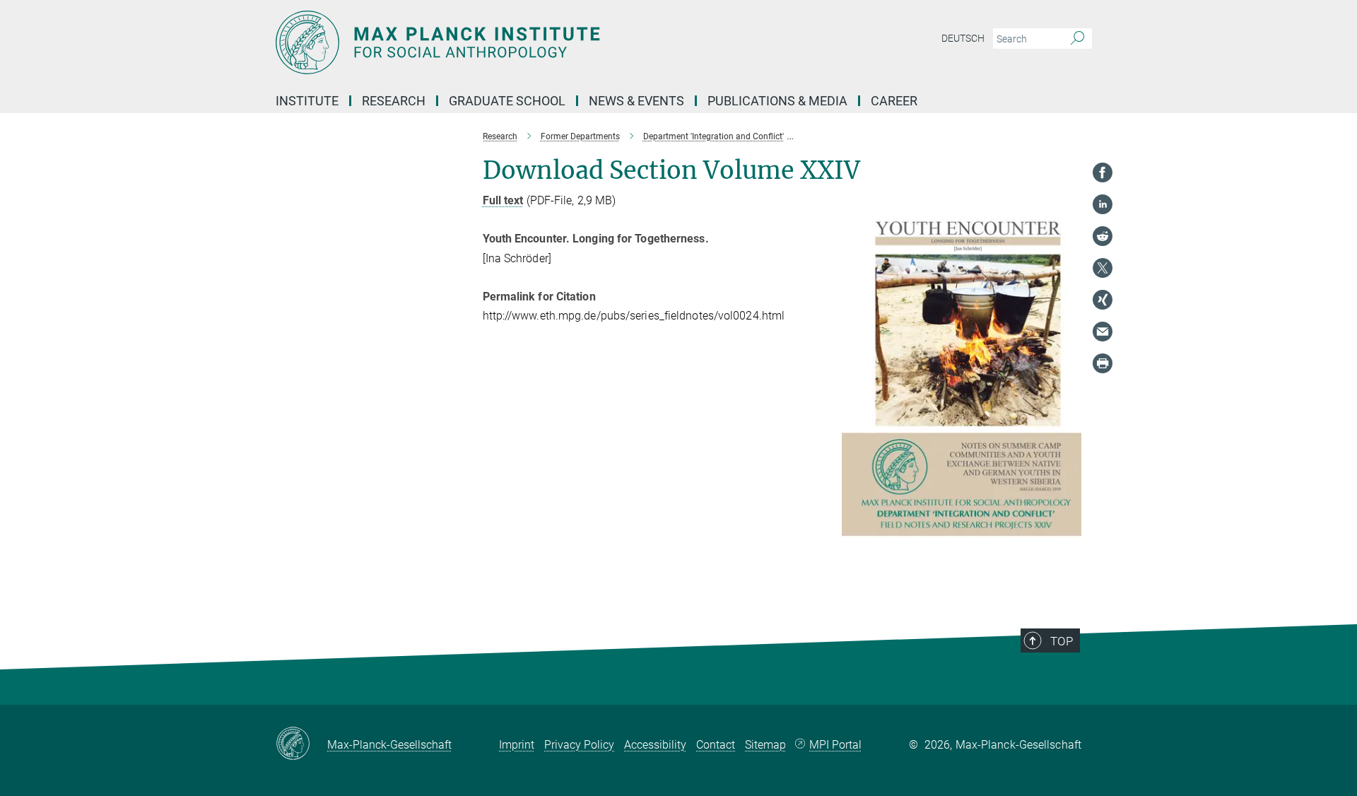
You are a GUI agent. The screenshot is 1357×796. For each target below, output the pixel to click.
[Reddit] (1102, 236)
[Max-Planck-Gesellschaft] (301, 744)
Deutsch (963, 38)
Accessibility (655, 744)
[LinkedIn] (1102, 204)
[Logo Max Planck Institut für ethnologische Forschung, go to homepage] (541, 42)
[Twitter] (1102, 268)
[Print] (1102, 363)
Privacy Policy (579, 744)
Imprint (516, 744)
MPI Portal (835, 744)
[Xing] (1102, 299)
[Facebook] (1102, 172)
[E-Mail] (1102, 331)
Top (1061, 641)
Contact (715, 744)
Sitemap (765, 744)
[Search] (1077, 39)
